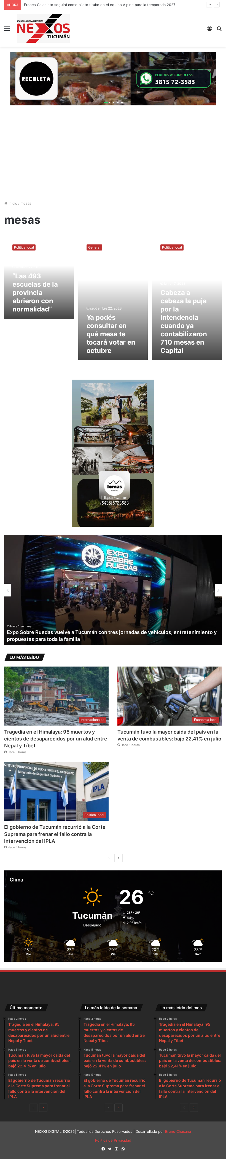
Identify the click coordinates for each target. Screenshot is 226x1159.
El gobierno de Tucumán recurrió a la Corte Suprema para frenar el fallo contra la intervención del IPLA (55, 834)
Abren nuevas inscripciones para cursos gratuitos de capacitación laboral (94, 639)
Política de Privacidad (113, 1140)
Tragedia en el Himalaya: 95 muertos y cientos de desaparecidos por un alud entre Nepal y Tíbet (55, 738)
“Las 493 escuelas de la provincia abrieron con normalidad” (35, 292)
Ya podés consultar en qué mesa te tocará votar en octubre (111, 334)
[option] (113, 590)
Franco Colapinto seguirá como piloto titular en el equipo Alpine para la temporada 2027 (99, 2)
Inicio (12, 203)
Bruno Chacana (178, 1131)
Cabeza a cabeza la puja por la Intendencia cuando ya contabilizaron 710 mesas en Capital (183, 322)
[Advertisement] (113, 157)
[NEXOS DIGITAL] (43, 28)
